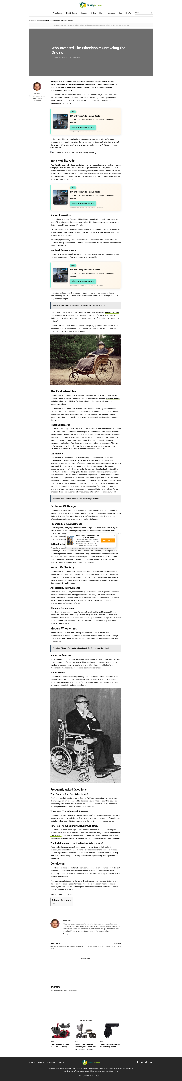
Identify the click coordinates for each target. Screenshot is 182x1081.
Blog (120, 13)
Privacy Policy (51, 1062)
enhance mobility (113, 398)
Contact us (61, 1062)
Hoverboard (111, 13)
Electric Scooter (72, 13)
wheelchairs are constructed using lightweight (76, 847)
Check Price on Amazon (83, 127)
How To (128, 13)
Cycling (93, 13)
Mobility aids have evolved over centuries (67, 165)
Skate (101, 13)
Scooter (84, 13)
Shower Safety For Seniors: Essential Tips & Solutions (104, 946)
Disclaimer (41, 1062)
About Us (32, 1062)
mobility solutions (112, 312)
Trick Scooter (58, 13)
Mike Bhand (37, 93)
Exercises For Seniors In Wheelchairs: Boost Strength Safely (66, 947)
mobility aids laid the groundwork (100, 171)
